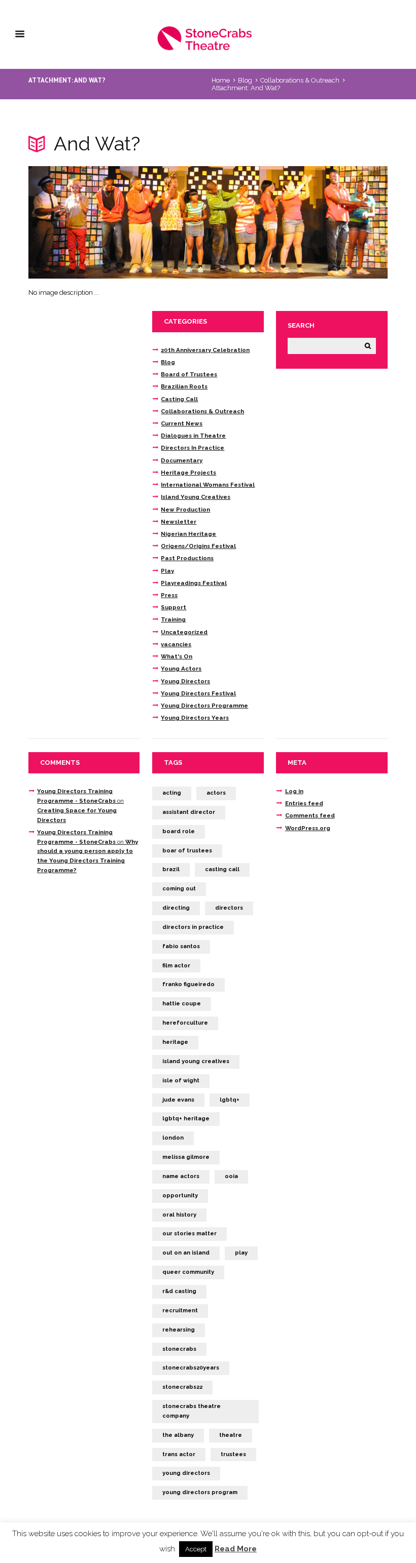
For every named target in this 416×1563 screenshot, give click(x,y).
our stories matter (189, 1233)
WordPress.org (307, 828)
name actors (180, 1176)
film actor (176, 965)
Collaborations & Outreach (299, 80)
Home (221, 80)
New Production (185, 509)
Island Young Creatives (195, 496)
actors (216, 793)
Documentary (181, 460)
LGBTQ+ (229, 1100)
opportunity (180, 1195)
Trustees (233, 1454)
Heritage (175, 1042)
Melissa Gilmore (186, 1157)
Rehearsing (178, 1329)
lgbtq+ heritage (186, 1118)
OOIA (231, 1176)
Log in (294, 791)
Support (173, 607)
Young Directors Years (195, 717)
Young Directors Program (199, 1492)
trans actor (178, 1454)
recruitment (180, 1310)
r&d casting (179, 1291)
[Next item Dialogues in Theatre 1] (298, 222)
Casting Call (179, 399)
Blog (245, 80)
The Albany (178, 1435)
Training (173, 619)
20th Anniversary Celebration (205, 350)
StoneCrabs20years (190, 1367)
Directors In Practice (192, 447)
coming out (179, 888)
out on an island (186, 1252)
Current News (181, 423)
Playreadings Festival (194, 583)
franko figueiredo (188, 984)
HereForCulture (185, 1023)
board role (178, 831)
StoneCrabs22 (182, 1387)
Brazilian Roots (184, 386)
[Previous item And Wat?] (118, 222)
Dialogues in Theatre (193, 435)
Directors (229, 908)
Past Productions (187, 558)
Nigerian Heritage (188, 533)
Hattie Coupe (181, 1003)
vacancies (176, 644)
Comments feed (310, 815)
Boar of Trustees (187, 850)
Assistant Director (188, 812)
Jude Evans (178, 1100)
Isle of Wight (180, 1080)
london (173, 1138)
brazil (171, 869)
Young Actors (181, 668)
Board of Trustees (189, 374)
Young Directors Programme (204, 705)
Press (169, 595)
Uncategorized (184, 632)
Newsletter (178, 521)
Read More (236, 1548)
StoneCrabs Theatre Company (191, 1411)
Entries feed (304, 803)
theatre (230, 1435)
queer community (188, 1272)
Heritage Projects (188, 472)
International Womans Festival (208, 484)
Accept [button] (195, 1549)
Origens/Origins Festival (198, 546)
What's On (176, 656)
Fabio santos (181, 946)
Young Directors (185, 681)
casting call (222, 869)
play (241, 1252)
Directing (176, 908)
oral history (179, 1215)
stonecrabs (179, 1349)
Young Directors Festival (198, 693)
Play (167, 570)
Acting (171, 793)
